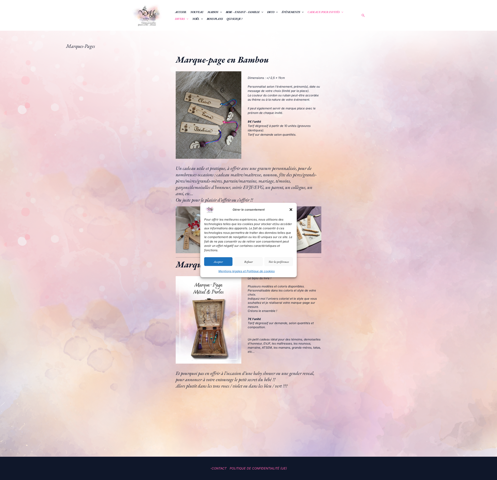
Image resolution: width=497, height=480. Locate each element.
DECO (270, 12)
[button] (291, 210)
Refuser (248, 261)
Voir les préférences (278, 261)
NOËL (195, 19)
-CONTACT (218, 468)
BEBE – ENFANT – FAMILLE (243, 12)
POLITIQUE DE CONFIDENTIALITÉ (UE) (258, 468)
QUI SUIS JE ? (234, 19)
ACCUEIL (180, 12)
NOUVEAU (196, 12)
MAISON (212, 12)
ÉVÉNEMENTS (291, 12)
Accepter (218, 261)
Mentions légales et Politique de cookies (246, 271)
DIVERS (180, 19)
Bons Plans (215, 19)
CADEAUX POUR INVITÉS (324, 12)
